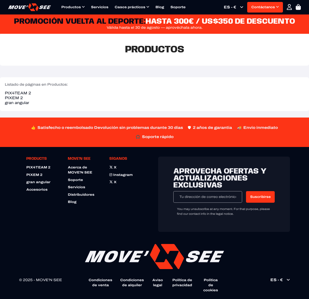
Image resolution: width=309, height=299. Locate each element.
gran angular (17, 103)
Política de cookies (210, 285)
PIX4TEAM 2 (18, 93)
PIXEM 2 (14, 98)
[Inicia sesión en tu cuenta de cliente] (289, 7)
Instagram (122, 175)
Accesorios (37, 189)
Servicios (99, 7)
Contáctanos (263, 7)
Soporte (178, 7)
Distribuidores (81, 194)
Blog (159, 7)
